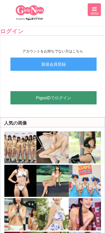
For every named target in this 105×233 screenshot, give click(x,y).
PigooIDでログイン (53, 98)
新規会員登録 (53, 64)
